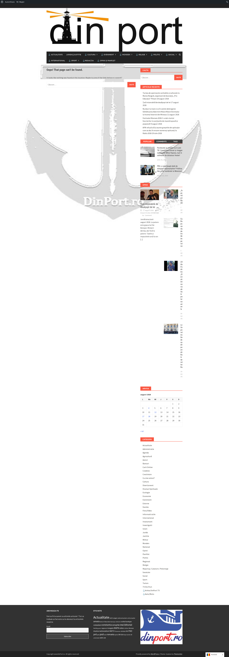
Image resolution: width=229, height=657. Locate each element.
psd (102, 634)
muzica (96, 631)
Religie (145, 565)
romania (110, 634)
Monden (146, 543)
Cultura (146, 481)
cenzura (118, 622)
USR (104, 638)
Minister (131, 628)
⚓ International (56, 60)
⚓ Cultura (90, 54)
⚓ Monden (125, 54)
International (148, 518)
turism (128, 635)
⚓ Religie (140, 54)
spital (116, 635)
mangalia (110, 628)
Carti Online (148, 467)
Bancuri (146, 463)
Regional (146, 561)
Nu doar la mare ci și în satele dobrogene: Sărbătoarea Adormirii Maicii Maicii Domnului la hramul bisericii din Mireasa (161, 112)
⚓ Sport (73, 60)
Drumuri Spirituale (150, 489)
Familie (146, 507)
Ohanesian (117, 631)
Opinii (145, 550)
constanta (106, 624)
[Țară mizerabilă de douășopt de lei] (149, 194)
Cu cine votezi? (149, 478)
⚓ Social (170, 54)
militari (126, 628)
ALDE (111, 618)
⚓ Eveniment (107, 54)
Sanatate (146, 572)
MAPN (116, 628)
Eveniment (147, 500)
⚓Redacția (88, 60)
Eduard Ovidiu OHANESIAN (149, 213)
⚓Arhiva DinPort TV (151, 590)
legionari (104, 628)
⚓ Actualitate (55, 54)
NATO (112, 631)
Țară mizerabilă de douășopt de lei (157, 102)
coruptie (116, 625)
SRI (119, 634)
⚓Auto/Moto (148, 594)
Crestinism (147, 474)
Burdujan (113, 622)
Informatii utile (149, 514)
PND (130, 631)
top (125, 635)
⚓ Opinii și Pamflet (106, 60)
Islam (145, 529)
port (98, 635)
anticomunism (122, 618)
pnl (95, 634)
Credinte (146, 471)
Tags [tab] (175, 141)
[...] (141, 239)
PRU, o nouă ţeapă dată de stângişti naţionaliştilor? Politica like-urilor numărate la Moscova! (169, 168)
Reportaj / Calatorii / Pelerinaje (155, 569)
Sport (145, 579)
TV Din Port (147, 587)
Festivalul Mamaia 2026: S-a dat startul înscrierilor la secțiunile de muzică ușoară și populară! (160, 121)
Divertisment (148, 485)
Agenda (146, 452)
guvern (99, 628)
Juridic (145, 532)
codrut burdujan (126, 622)
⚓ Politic (155, 54)
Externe (146, 503)
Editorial (128, 624)
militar (122, 628)
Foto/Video (147, 510)
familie (95, 628)
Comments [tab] (161, 141)
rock (105, 635)
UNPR (101, 638)
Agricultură (147, 456)
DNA (121, 625)
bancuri (102, 622)
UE (131, 635)
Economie (147, 496)
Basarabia (107, 622)
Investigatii (147, 525)
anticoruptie (131, 618)
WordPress (155, 654)
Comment (148, 215)
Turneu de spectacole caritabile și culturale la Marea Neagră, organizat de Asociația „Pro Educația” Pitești (161, 96)
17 (143, 416)
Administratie (148, 449)
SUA (122, 635)
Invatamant (147, 521)
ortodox (123, 631)
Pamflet (146, 554)
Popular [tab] (147, 141)
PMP (127, 631)
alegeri (115, 618)
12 (155, 412)
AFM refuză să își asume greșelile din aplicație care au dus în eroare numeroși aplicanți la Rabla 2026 (161, 130)
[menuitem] (2, 2)
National (146, 547)
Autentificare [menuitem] (10, 2)
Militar (145, 540)
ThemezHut (178, 654)
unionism (96, 638)
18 (149, 416)
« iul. (142, 431)
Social (145, 576)
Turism (145, 583)
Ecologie (146, 492)
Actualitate (147, 445)
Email (48, 626)
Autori (145, 460)
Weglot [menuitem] (21, 2)
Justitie (146, 536)
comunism (97, 625)
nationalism (104, 631)
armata (96, 621)
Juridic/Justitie (73, 54)
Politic (145, 558)
